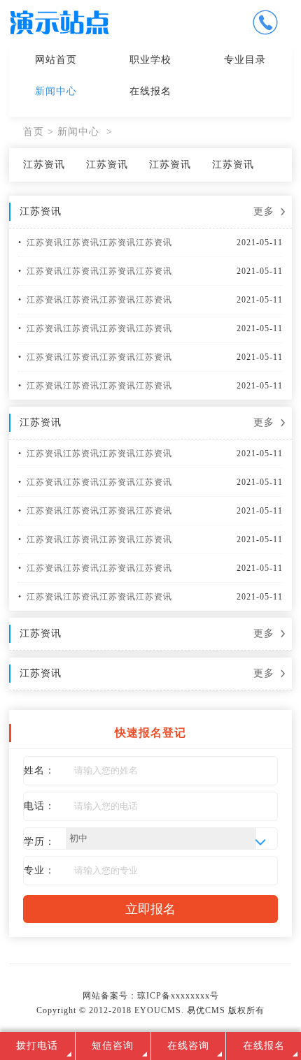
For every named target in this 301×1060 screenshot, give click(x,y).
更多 (263, 211)
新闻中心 (56, 91)
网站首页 (56, 60)
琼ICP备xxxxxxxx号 (178, 996)
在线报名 (151, 91)
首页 (33, 131)
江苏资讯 (44, 164)
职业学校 (151, 60)
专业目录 (245, 60)
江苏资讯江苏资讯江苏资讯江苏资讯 (99, 242)
